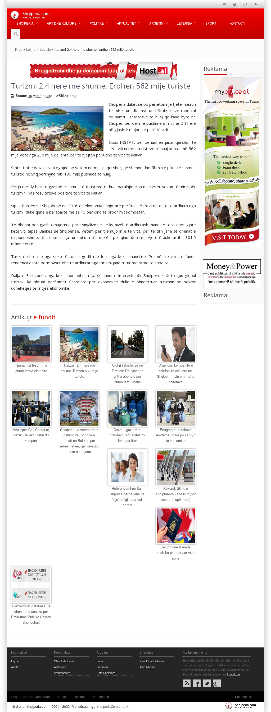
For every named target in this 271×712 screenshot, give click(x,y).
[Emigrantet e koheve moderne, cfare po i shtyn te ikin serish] (176, 408)
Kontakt (62, 696)
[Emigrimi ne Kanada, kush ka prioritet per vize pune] (176, 525)
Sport (210, 23)
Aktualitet (126, 23)
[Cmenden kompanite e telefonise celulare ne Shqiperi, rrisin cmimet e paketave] (176, 344)
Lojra (100, 661)
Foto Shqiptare (106, 672)
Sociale (45, 49)
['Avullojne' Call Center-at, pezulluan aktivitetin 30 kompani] (31, 408)
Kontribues (43, 696)
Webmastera (62, 672)
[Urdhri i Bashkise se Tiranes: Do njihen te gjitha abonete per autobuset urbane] (127, 344)
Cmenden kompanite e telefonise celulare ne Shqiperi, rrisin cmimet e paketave (175, 373)
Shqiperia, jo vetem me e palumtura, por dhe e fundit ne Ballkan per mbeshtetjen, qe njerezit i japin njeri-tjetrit (79, 440)
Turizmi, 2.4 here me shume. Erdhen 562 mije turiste (79, 371)
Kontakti (237, 23)
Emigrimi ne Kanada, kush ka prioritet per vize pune (176, 552)
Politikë (97, 23)
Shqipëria (25, 23)
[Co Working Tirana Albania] (230, 162)
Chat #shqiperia (64, 661)
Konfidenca (101, 696)
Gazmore (103, 667)
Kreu (18, 49)
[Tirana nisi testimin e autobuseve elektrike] (31, 344)
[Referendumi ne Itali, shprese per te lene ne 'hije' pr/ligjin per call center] (127, 467)
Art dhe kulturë (61, 23)
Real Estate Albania (151, 661)
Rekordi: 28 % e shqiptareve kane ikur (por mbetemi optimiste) (176, 494)
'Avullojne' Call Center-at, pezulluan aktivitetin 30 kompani (31, 435)
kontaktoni (233, 674)
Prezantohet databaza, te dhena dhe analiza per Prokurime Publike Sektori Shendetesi (31, 614)
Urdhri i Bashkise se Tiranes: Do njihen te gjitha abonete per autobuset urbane (127, 373)
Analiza (15, 667)
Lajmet (15, 661)
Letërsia (184, 23)
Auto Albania (147, 667)
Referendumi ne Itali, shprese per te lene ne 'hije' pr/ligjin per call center (127, 496)
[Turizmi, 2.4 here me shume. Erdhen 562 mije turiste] (79, 344)
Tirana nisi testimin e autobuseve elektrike (31, 368)
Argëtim (156, 23)
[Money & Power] (230, 273)
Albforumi (60, 667)
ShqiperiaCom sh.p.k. (112, 706)
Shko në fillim (244, 696)
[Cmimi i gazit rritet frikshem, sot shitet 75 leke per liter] (127, 408)
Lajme (30, 49)
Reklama (80, 696)
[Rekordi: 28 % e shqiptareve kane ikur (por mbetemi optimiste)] (176, 467)
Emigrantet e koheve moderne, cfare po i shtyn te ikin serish (175, 435)
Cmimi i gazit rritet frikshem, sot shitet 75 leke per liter (127, 435)
